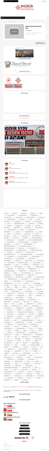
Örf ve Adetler (17, 338)
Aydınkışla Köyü (19, 225)
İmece (13, 303)
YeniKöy (38, 373)
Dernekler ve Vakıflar (8, 283)
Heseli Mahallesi (21, 299)
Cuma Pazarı (6, 266)
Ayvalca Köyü (37, 225)
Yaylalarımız (38, 371)
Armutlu (38, 219)
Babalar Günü (7, 227)
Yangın (29, 371)
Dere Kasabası (25, 279)
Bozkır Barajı (15, 237)
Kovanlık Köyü (39, 322)
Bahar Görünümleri (39, 227)
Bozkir (17, 264)
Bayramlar (18, 231)
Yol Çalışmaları (10, 377)
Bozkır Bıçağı (21, 239)
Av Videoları (31, 223)
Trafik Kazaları (7, 361)
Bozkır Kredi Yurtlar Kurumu (36, 250)
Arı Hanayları (22, 219)
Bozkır (15, 235)
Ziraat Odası (25, 379)
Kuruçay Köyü (7, 326)
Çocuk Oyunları (38, 272)
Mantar (32, 330)
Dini (18, 283)
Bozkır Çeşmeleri (10, 242)
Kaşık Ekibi (19, 309)
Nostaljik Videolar (36, 336)
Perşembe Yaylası (38, 338)
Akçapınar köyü (34, 215)
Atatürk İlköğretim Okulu (19, 223)
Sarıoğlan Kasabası (35, 342)
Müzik (8, 336)
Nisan (16, 336)
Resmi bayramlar (7, 342)
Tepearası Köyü (21, 359)
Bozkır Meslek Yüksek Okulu (9, 254)
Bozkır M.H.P (19, 252)
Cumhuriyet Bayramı (18, 266)
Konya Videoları (7, 322)
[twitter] (43, 1)
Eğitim (8, 287)
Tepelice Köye (31, 359)
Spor (27, 351)
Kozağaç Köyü (10, 324)
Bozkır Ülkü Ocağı (28, 260)
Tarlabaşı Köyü (19, 357)
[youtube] (45, 449)
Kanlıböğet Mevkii (15, 305)
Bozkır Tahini (17, 260)
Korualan (30, 322)
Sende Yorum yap (42, 185)
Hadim (30, 295)
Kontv (35, 318)
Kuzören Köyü (36, 326)
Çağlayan (29, 266)
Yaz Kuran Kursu (19, 373)
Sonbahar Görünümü (22, 349)
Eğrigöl (24, 287)
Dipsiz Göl (27, 283)
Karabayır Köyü (35, 305)
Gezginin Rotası (10, 293)
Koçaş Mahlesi (39, 316)
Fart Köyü (20, 289)
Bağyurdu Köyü (28, 227)
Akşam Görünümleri (30, 217)
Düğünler (15, 285)
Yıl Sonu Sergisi (40, 375)
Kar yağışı (26, 305)
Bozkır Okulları (10, 256)
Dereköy (6, 281)
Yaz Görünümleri (7, 373)
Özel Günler (27, 338)
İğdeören (36, 301)
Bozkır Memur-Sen (30, 252)
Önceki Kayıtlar (40, 43)
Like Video (40, 328)
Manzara (40, 330)
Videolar (15, 369)
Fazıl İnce (29, 289)
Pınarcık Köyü (10, 340)
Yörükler (38, 377)
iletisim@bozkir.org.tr (32, 390)
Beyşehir (40, 231)
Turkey (28, 361)
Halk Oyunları (38, 295)
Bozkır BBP (25, 237)
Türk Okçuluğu (7, 363)
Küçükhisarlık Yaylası (21, 328)
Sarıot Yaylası (7, 344)
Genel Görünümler (28, 291)
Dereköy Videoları (16, 281)
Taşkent (28, 357)
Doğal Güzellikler (37, 283)
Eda (30, 285)
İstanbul (20, 303)
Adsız (10, 162)
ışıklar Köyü (17, 301)
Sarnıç (16, 344)
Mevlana (17, 334)
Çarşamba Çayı (33, 270)
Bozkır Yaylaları (11, 262)
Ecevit (23, 285)
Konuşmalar (6, 320)
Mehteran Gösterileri (33, 332)
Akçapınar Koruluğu (22, 215)
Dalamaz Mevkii (31, 274)
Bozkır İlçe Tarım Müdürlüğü (25, 246)
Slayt (42, 346)
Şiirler (37, 353)
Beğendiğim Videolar (29, 231)
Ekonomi (32, 287)
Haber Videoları (40, 293)
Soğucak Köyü (11, 349)
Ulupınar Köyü (18, 365)
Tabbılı (5, 355)
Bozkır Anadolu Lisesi (37, 235)
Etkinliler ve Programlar (8, 289)
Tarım (31, 355)
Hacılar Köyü (9, 295)
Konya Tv (39, 320)
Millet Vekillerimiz (39, 334)
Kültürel (31, 328)
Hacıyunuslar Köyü (20, 295)
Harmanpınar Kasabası (8, 299)
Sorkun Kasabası (34, 349)
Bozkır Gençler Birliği (28, 244)
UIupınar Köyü (37, 363)
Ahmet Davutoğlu (10, 215)
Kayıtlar (6, 443)
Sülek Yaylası (15, 353)
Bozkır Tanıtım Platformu (21, 386)
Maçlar (9, 330)
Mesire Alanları (7, 334)
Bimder (8, 233)
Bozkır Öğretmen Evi (36, 256)
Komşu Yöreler (18, 318)
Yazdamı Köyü (29, 373)
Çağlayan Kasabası (32, 268)
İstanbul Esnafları (30, 303)
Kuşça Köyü (25, 326)
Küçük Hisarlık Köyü (8, 328)
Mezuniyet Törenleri (27, 334)
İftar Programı (26, 301)
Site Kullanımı (16, 346)
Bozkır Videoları (40, 260)
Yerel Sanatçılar (18, 375)
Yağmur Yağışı (24, 369)
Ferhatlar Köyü (38, 289)
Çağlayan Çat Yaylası (39, 266)
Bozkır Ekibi (35, 242)
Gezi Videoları (20, 293)
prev (4, 155)
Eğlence (16, 287)
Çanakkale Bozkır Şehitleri (9, 270)
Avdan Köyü (40, 223)
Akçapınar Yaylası (7, 217)
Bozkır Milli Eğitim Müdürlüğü (26, 254)
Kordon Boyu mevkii (20, 322)
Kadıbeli (6, 305)
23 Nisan (6, 213)
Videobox (6, 369)
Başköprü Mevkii (31, 229)
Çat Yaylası (6, 272)
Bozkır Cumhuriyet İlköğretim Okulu (35, 239)
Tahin (13, 355)
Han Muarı (30, 297)
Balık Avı (21, 229)
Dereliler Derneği (29, 281)
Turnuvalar (37, 361)
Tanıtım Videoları (22, 355)
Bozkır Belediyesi (10, 239)
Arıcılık (30, 219)
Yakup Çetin (11, 176)
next (5, 155)
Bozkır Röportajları (8, 258)
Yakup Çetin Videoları (8, 371)
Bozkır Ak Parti (25, 235)
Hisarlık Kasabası (32, 299)
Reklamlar (36, 340)
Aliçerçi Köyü (41, 217)
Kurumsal (16, 326)
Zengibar (16, 379)
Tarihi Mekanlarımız (8, 357)
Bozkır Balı (6, 237)
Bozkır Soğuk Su (32, 258)
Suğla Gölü (6, 353)
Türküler (16, 363)
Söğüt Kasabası (18, 351)
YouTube (29, 377)
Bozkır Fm (17, 244)
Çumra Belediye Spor (19, 274)
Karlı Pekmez (9, 309)
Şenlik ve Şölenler (26, 353)
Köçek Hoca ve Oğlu (22, 324)
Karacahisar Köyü (19, 307)
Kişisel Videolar (10, 316)
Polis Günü (28, 340)
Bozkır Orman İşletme (22, 256)
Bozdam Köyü (27, 233)
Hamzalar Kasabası (19, 297)
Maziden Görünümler (21, 332)
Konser (28, 318)
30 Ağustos (14, 213)
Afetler (41, 213)
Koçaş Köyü (29, 316)
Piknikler (19, 340)
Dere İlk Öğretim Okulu (12, 279)
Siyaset (34, 346)
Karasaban (30, 307)
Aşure (8, 223)
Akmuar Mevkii (19, 217)
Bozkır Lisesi (9, 252)
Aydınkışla (9, 225)
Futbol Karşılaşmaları (16, 291)
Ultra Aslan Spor (7, 365)
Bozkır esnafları (7, 244)
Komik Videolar (7, 318)
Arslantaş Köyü (17, 221)
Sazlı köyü (24, 344)
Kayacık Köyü (28, 309)
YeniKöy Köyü (7, 375)
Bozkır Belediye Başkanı (37, 237)
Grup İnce (31, 293)
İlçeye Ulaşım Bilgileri (24, 118)
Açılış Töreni (23, 213)
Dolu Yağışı (6, 285)
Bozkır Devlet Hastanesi (23, 242)
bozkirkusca (11, 181)
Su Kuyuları (35, 351)
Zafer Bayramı (7, 379)
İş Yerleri (39, 303)
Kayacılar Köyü (39, 309)
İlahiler (5, 303)
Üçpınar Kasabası (28, 365)
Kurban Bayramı (34, 324)
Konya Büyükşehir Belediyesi (27, 320)
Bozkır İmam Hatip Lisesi (9, 248)
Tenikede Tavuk (10, 359)
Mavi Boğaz (9, 332)
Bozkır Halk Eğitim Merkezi (9, 246)
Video (36, 367)
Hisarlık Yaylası (7, 301)
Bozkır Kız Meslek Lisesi (22, 250)
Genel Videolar (40, 291)
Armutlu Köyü (7, 221)
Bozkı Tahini (6, 235)
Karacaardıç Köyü (7, 307)
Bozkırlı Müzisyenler (37, 262)
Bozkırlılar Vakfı (7, 264)
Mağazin (17, 330)
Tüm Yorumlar (8, 445)
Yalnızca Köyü (20, 371)
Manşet (25, 330)
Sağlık (17, 342)
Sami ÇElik (25, 342)
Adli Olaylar (33, 213)
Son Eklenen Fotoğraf (24, 71)
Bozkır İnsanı (21, 248)
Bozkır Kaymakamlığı (8, 250)
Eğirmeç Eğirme (39, 285)
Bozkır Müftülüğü (40, 254)
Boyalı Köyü (18, 233)
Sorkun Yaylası (7, 351)
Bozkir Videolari (36, 264)
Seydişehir (6, 346)
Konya (15, 320)
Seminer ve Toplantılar (35, 344)
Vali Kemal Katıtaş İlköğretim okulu (11, 367)
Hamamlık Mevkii (7, 297)
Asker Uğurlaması (38, 221)
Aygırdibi (28, 225)
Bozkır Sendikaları (20, 258)
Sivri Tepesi (25, 346)
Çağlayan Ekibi (10, 268)
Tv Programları (26, 363)
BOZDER (37, 233)
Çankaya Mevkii (22, 270)
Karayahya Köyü (40, 307)
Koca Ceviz (20, 316)
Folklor (5, 291)
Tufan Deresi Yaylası (18, 361)
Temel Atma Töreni (38, 357)
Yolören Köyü (20, 377)
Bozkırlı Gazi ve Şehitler (23, 262)
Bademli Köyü (17, 227)
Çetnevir (15, 272)
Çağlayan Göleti (21, 268)
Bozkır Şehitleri (7, 260)
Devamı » (27, 173)
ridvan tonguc (12, 172)
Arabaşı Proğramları (11, 219)
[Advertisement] (24, 198)
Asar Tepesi (27, 221)
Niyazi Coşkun (24, 336)
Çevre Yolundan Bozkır (25, 272)
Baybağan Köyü (7, 231)
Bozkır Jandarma (32, 248)
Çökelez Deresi (7, 274)
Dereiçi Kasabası (36, 279)
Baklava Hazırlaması (12, 229)
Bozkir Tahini (25, 264)
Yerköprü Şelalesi (29, 375)
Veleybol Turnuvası (26, 367)
